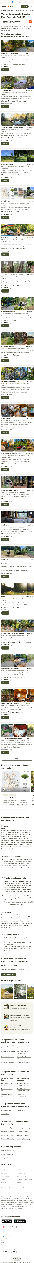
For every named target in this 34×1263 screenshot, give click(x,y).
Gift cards (4, 1173)
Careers (3, 1182)
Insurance (19, 1182)
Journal (3, 1179)
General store (5, 1176)
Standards (20, 1185)
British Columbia (15, 10)
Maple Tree (13, 798)
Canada (8, 10)
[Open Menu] (31, 6)
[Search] (30, 21)
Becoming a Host (21, 1173)
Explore (3, 10)
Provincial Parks (24, 10)
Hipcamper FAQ (5, 1188)
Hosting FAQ (20, 1188)
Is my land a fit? (21, 1176)
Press (2, 1185)
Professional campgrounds (24, 1179)
